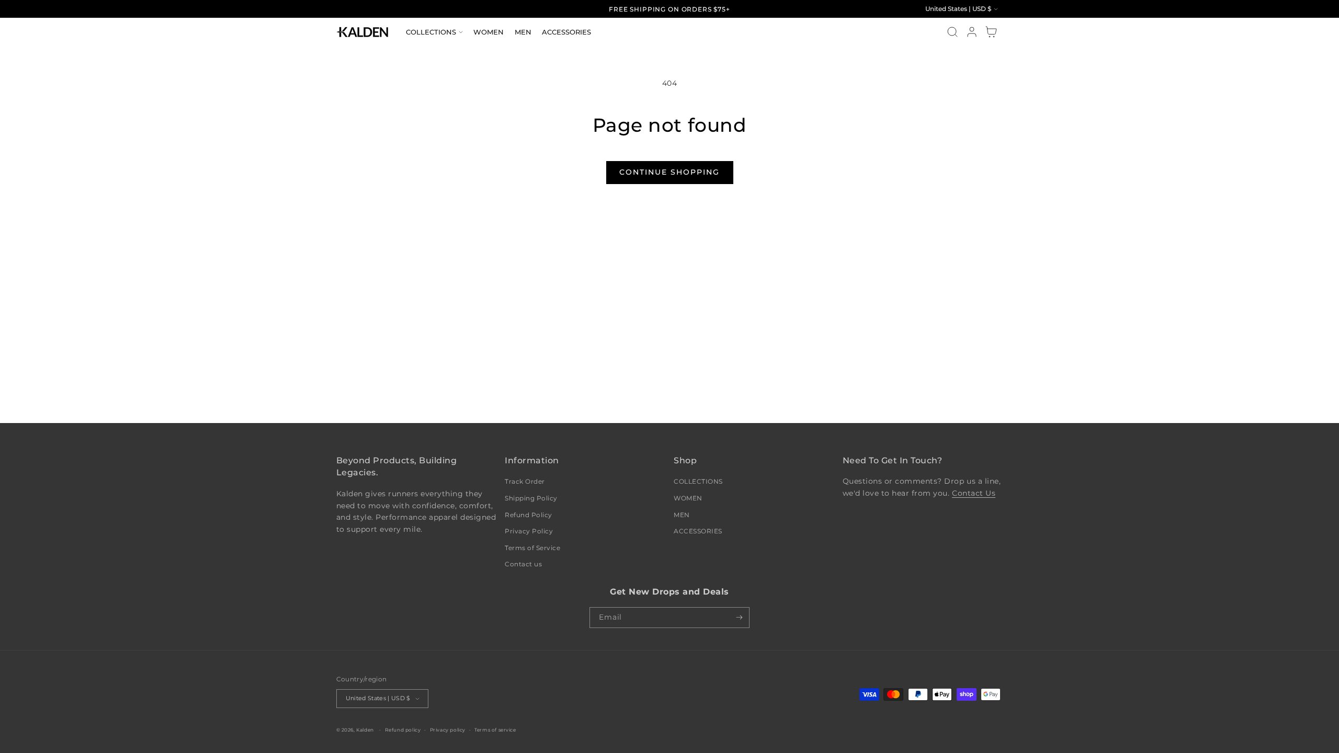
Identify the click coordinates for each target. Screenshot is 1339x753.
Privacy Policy (529, 531)
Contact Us (973, 493)
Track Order (525, 481)
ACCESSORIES (698, 531)
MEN (682, 515)
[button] (434, 32)
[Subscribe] (739, 617)
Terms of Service (532, 548)
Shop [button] (685, 460)
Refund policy (403, 730)
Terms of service (495, 730)
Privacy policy (448, 730)
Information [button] (532, 460)
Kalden (365, 730)
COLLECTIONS (698, 481)
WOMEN (688, 498)
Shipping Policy (531, 498)
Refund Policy (528, 515)
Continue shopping (669, 172)
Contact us (523, 564)
